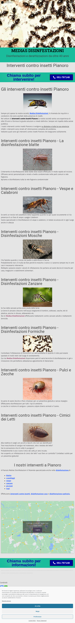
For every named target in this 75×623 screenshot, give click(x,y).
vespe (8, 481)
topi (8, 489)
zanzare (9, 483)
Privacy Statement (41, 620)
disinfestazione (62, 470)
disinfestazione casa (39, 494)
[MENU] (72, 2)
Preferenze (37, 617)
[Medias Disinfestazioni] (7, 2)
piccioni (9, 486)
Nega (37, 611)
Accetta (37, 606)
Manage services (6, 601)
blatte (8, 475)
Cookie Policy (32, 620)
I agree (37, 530)
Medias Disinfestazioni (15, 316)
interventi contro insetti (20, 494)
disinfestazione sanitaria (59, 494)
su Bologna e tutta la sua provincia (55, 126)
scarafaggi (10, 478)
